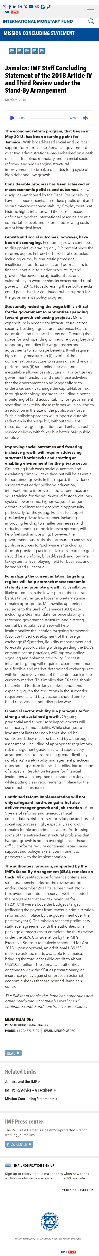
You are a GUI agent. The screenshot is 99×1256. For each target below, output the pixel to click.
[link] (12, 51)
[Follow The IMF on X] (5, 7)
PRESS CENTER (17, 1144)
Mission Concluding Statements (29, 1098)
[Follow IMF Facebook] (10, 7)
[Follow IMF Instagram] (20, 7)
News (11, 1053)
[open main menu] (90, 10)
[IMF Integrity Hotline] (48, 7)
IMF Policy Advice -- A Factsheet (28, 1090)
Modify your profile (76, 1190)
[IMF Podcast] (37, 7)
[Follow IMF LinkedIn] (14, 7)
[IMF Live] (69, 1249)
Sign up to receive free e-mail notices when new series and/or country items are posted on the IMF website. (47, 1176)
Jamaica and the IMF (21, 1081)
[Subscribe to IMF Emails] (43, 7)
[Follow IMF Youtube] (31, 7)
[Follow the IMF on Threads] (25, 7)
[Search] (91, 21)
